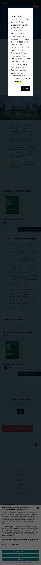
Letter (19, 81)
